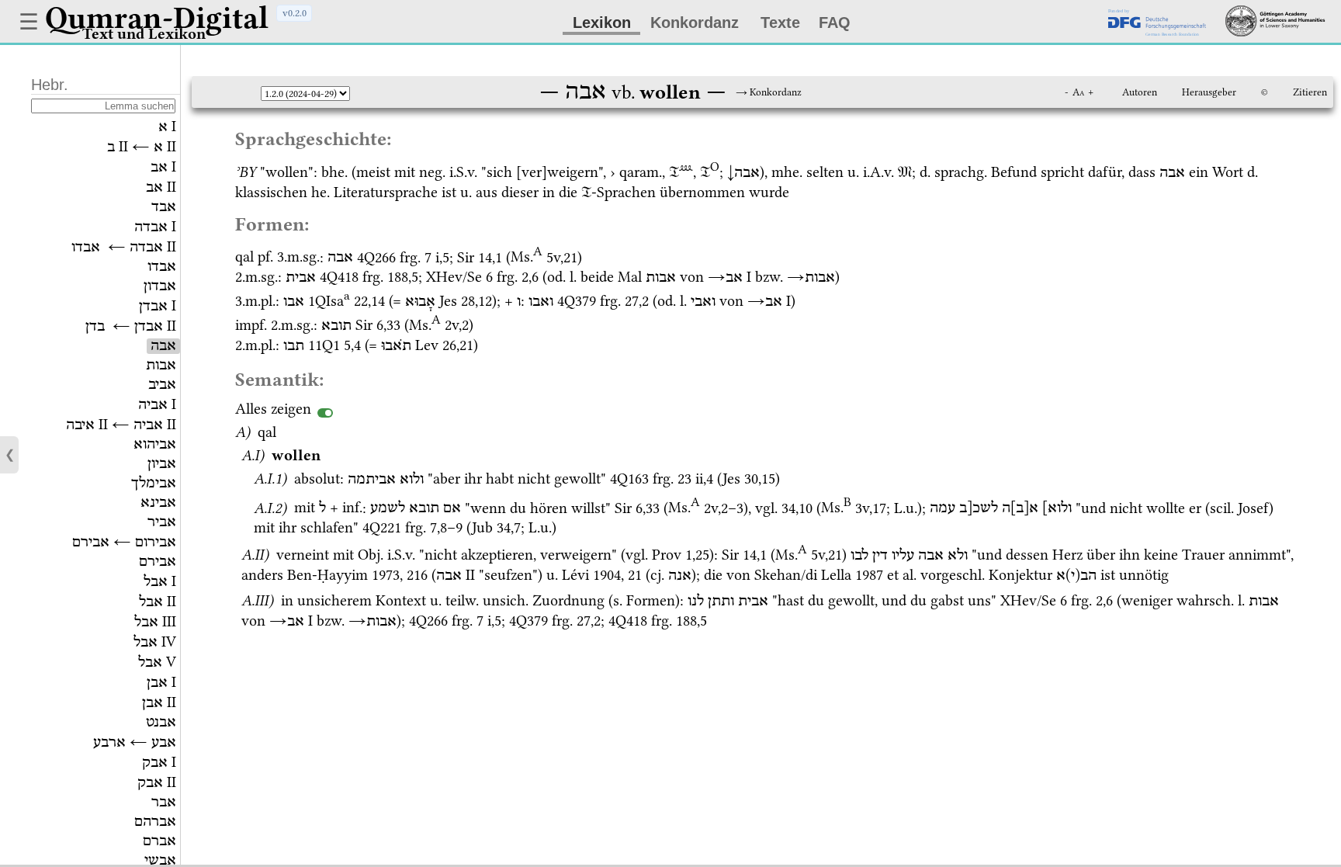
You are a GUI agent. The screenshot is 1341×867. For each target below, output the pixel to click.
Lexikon (602, 22)
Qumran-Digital (157, 18)
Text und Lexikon (144, 34)
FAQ (835, 22)
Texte (780, 22)
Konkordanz (694, 22)
